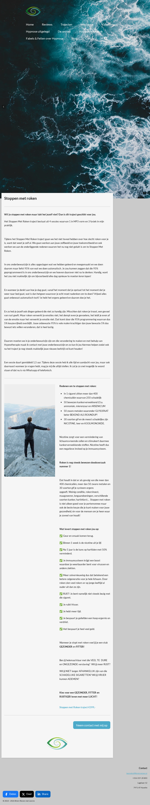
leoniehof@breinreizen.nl (136, 773)
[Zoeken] (106, 38)
